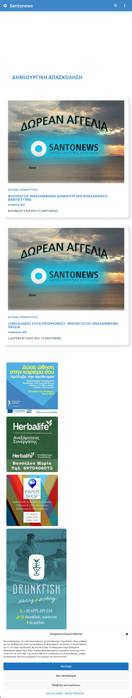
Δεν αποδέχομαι (66, 675)
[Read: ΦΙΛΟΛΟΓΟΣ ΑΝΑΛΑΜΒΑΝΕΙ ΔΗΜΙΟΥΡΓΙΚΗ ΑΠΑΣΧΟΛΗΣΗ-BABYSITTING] (66, 141)
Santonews (21, 6)
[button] (127, 634)
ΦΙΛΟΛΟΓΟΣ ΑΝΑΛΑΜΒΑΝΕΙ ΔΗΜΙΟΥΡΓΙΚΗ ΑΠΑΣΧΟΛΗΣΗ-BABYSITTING (58, 198)
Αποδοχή (66, 666)
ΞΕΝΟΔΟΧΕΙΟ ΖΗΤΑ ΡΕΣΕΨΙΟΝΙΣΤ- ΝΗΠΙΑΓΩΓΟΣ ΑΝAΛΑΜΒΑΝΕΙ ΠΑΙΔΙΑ (63, 325)
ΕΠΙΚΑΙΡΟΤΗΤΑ (28, 189)
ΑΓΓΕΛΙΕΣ (13, 189)
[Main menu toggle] (125, 6)
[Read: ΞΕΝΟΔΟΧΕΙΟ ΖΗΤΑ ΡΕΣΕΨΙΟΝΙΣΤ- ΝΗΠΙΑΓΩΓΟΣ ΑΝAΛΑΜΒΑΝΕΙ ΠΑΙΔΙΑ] (66, 269)
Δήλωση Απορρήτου (74, 693)
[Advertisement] (66, 37)
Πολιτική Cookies (54, 693)
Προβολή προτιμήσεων (66, 685)
